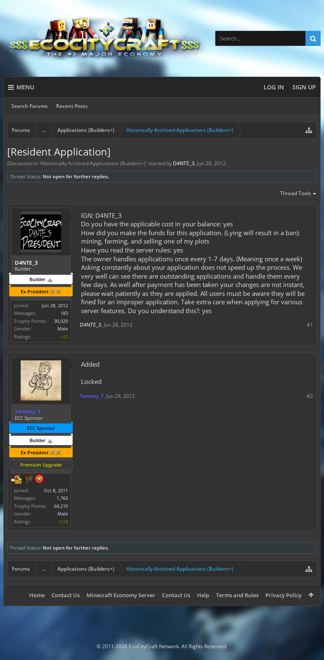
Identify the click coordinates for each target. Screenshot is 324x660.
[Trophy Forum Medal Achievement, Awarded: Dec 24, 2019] (39, 480)
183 (64, 313)
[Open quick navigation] (308, 130)
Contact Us (65, 595)
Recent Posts (72, 106)
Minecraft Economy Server (120, 595)
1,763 (62, 498)
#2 (310, 396)
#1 (310, 325)
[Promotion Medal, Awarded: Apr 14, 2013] (28, 480)
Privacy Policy (283, 595)
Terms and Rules (237, 595)
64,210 (61, 506)
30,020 (61, 321)
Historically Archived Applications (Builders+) (93, 163)
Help (203, 595)
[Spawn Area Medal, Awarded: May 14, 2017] (16, 480)
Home (37, 595)
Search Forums (29, 106)
